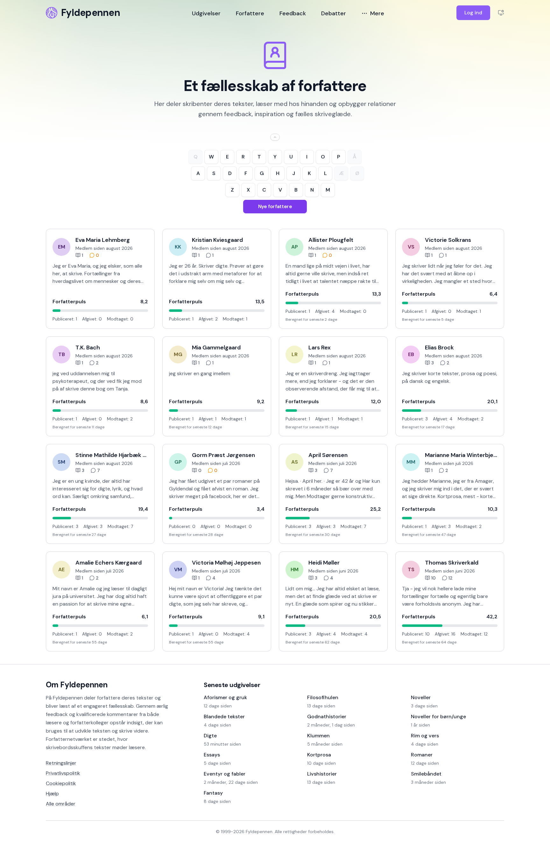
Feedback (292, 13)
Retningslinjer (61, 763)
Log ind (473, 12)
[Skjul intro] (275, 137)
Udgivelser (206, 13)
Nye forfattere (275, 206)
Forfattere (250, 13)
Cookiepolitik (61, 783)
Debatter (333, 13)
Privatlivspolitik (63, 773)
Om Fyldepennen (77, 685)
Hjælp (52, 793)
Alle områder (60, 803)
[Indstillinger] (501, 13)
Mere (377, 13)
